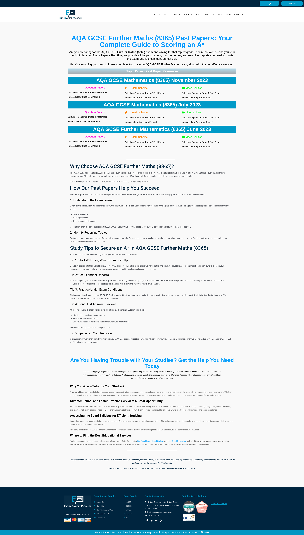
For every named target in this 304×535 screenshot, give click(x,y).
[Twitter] (151, 520)
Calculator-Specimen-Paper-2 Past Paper (87, 92)
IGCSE (187, 14)
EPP (156, 14)
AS (197, 14)
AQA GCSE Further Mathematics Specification (106, 430)
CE (165, 14)
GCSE (175, 14)
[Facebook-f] (147, 520)
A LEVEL (208, 14)
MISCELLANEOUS (233, 14)
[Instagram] (160, 520)
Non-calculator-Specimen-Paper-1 (84, 97)
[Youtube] (156, 520)
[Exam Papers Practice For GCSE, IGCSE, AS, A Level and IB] (70, 14)
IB (219, 14)
